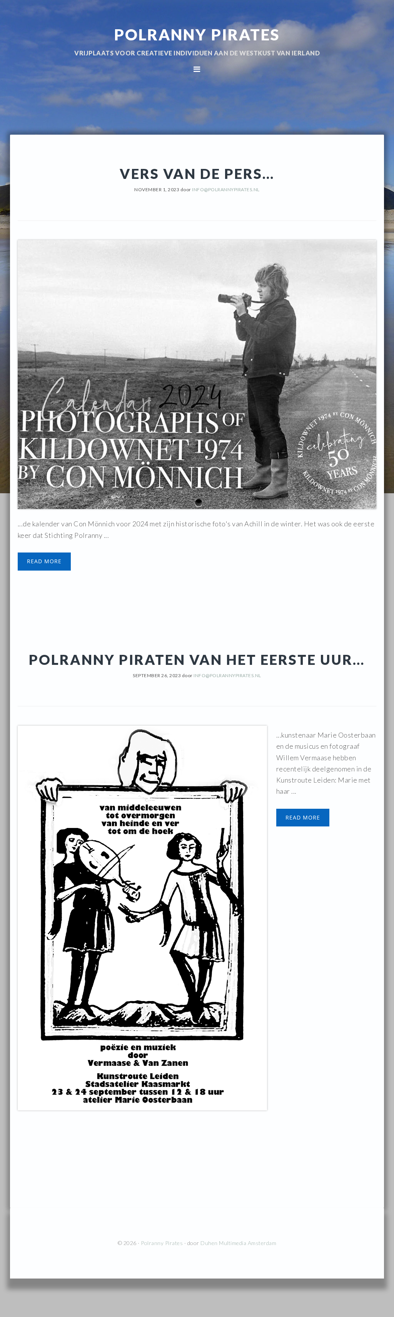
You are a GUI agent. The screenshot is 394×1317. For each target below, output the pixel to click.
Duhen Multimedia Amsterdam (238, 1243)
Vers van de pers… (197, 173)
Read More (44, 561)
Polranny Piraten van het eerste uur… (197, 659)
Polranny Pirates (197, 34)
